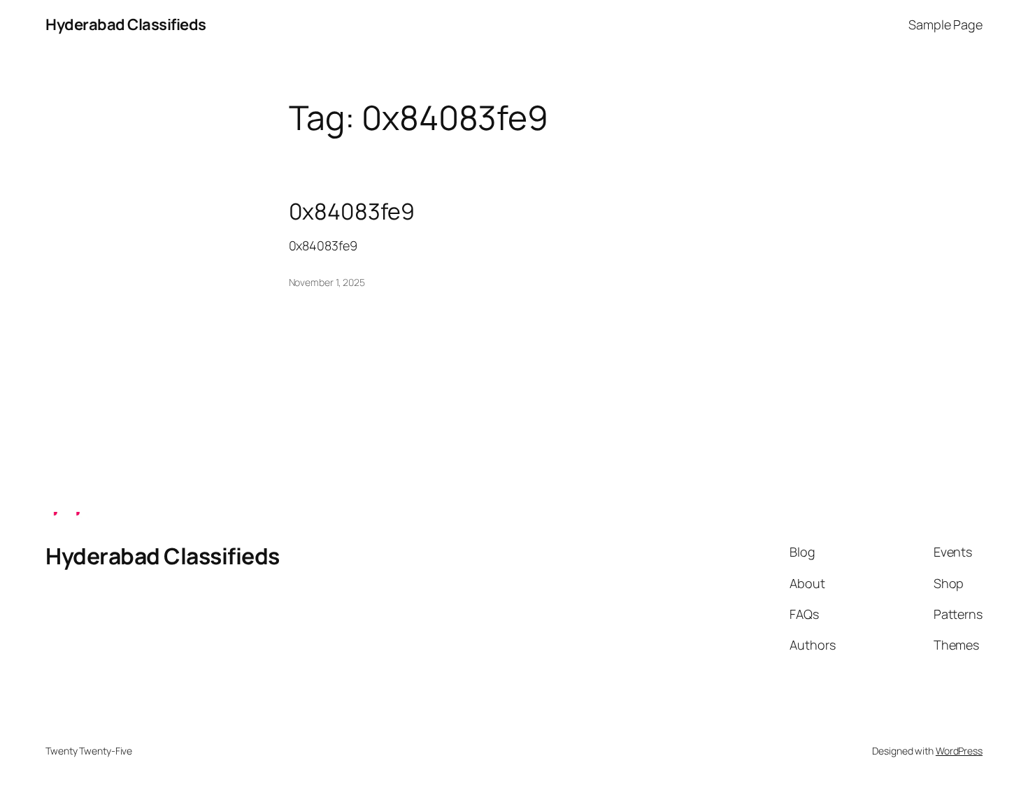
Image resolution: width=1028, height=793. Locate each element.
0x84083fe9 (352, 211)
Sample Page (945, 24)
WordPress (959, 750)
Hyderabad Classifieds (125, 24)
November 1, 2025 (327, 282)
